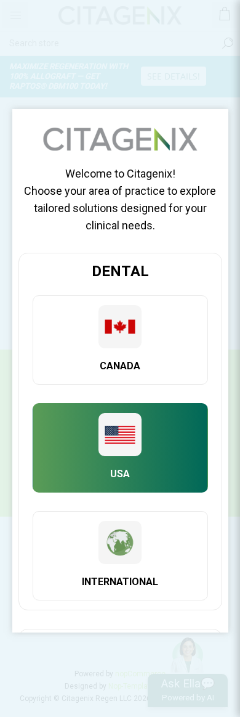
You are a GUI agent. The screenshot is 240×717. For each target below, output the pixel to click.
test (120, 340)
